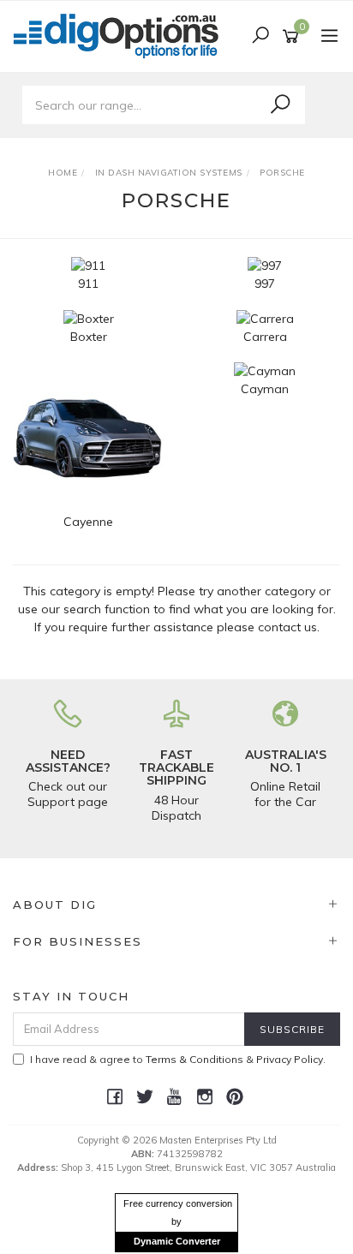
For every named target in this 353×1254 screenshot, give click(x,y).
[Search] (280, 104)
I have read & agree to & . (178, 1059)
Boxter (88, 336)
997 (264, 283)
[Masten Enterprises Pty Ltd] (121, 35)
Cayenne (88, 521)
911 (88, 283)
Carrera (265, 336)
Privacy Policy (289, 1059)
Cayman (265, 389)
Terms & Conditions (194, 1059)
